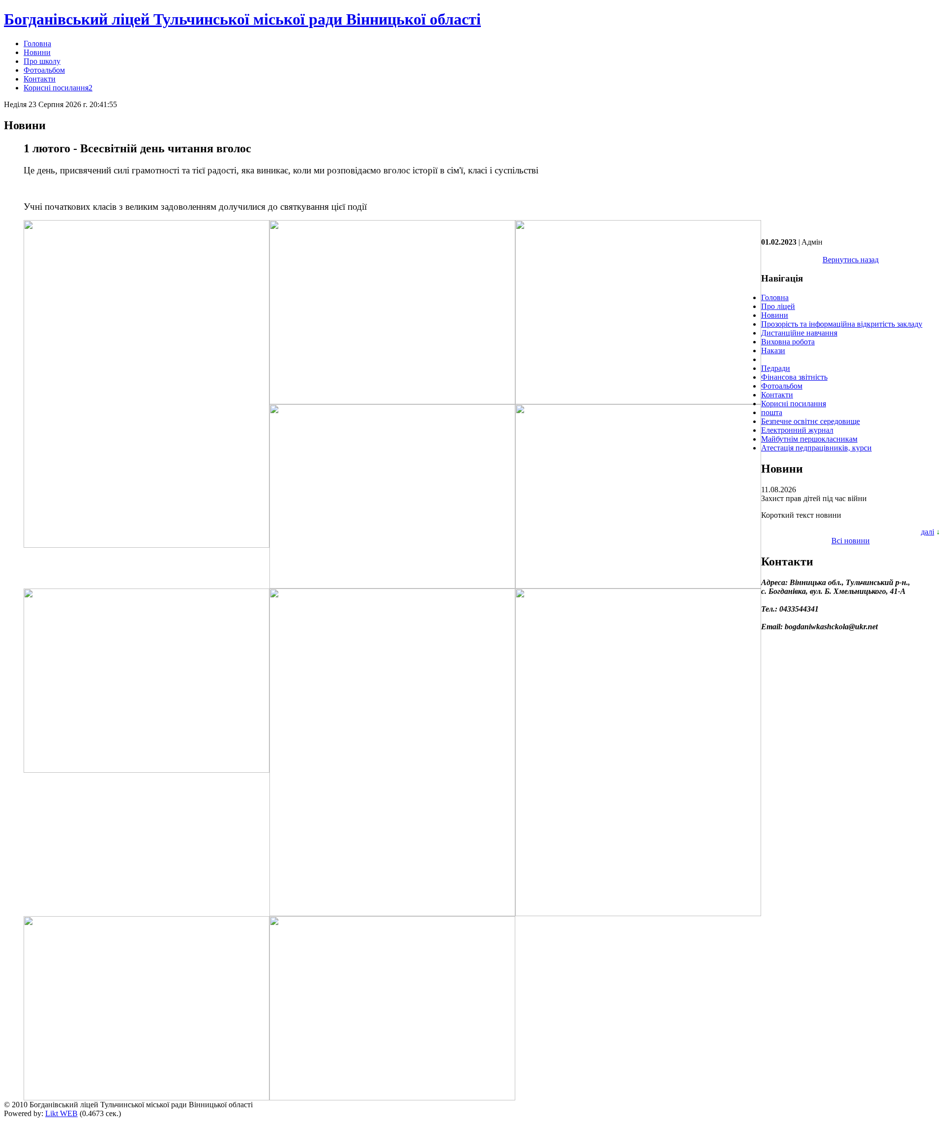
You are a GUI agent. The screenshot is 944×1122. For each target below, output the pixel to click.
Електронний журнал (797, 430)
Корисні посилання (793, 403)
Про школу (42, 61)
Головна (37, 43)
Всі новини (850, 540)
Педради (775, 368)
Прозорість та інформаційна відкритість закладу (841, 324)
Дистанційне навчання (799, 333)
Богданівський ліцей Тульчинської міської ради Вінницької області (242, 19)
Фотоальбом (44, 70)
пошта (771, 412)
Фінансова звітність (794, 377)
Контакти (40, 79)
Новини (37, 52)
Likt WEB (61, 1113)
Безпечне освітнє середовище (810, 421)
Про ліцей (778, 306)
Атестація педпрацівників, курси (816, 448)
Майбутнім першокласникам (809, 439)
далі (927, 532)
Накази (773, 350)
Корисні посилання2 (58, 88)
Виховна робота (788, 341)
